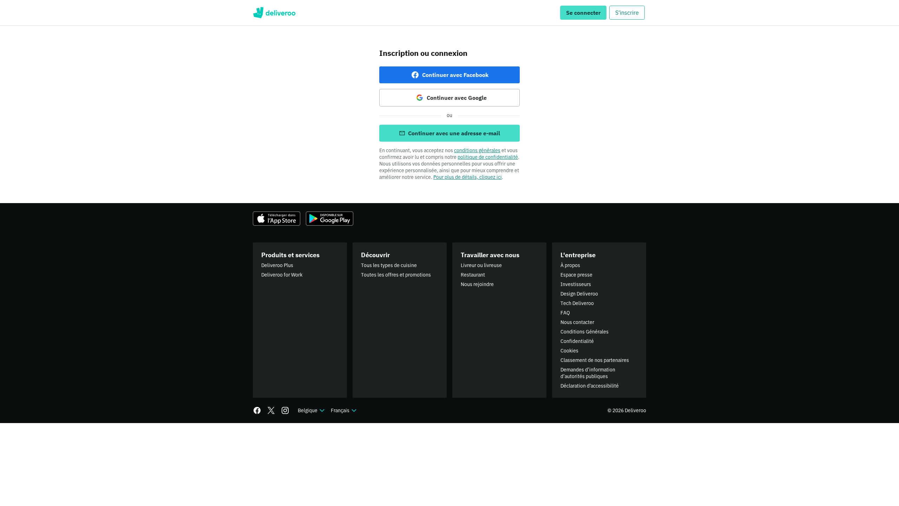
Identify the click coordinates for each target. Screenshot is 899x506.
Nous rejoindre (477, 284)
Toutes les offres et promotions (396, 275)
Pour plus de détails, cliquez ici (467, 177)
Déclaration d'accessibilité (589, 386)
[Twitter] (271, 410)
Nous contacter (577, 322)
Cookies (569, 351)
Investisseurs (575, 284)
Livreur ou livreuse (481, 265)
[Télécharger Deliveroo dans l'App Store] (276, 219)
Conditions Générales (584, 332)
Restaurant (473, 275)
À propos (570, 265)
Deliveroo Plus (277, 265)
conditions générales (477, 150)
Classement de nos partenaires (594, 360)
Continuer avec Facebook (455, 74)
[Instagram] (285, 410)
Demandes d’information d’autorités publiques (587, 372)
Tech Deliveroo (577, 303)
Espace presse (576, 275)
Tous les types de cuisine (389, 265)
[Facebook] (257, 410)
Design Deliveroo (579, 294)
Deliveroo (274, 12)
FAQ (565, 313)
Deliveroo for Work (281, 275)
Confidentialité (577, 341)
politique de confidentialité (488, 157)
